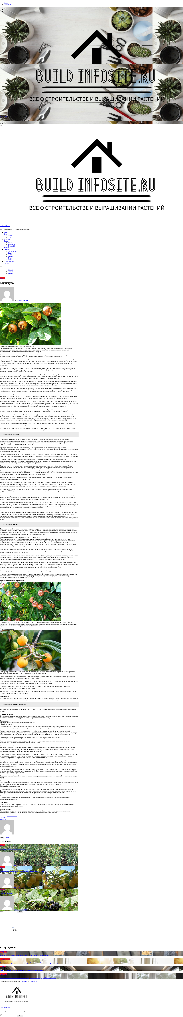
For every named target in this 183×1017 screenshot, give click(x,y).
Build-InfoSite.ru (5, 117)
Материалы (3, 952)
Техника (6, 263)
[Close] (1, 1014)
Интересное (11, 244)
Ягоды (10, 260)
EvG (16, 865)
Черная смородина (6, 893)
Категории (7, 4)
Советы (6, 249)
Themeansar (33, 981)
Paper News (23, 981)
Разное (6, 241)
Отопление (3, 974)
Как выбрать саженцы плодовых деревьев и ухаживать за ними (22, 871)
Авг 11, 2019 (22, 910)
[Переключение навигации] (1, 125)
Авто (5, 232)
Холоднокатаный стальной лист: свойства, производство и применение (24, 955)
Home (6, 3)
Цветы (10, 258)
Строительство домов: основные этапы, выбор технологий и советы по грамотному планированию (34, 963)
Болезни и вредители (14, 251)
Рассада (6, 248)
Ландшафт (7, 239)
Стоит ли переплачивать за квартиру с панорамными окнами (21, 970)
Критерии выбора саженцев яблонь (12, 849)
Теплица (10, 254)
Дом (5, 234)
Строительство (9, 261)
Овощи (10, 253)
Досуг (10, 242)
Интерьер (3, 966)
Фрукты (10, 256)
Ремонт (10, 236)
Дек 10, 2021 (22, 888)
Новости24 (11, 246)
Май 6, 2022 (21, 865)
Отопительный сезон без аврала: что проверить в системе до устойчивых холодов (28, 978)
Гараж (10, 237)
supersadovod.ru (12, 816)
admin (21, 300)
